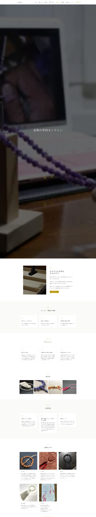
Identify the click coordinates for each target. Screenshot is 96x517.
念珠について (41, 2)
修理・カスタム (51, 2)
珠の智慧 (62, 2)
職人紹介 (46, 2)
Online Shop (78, 2)
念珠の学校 (57, 2)
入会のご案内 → (54, 291)
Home (36, 2)
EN (72, 2)
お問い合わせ (68, 2)
